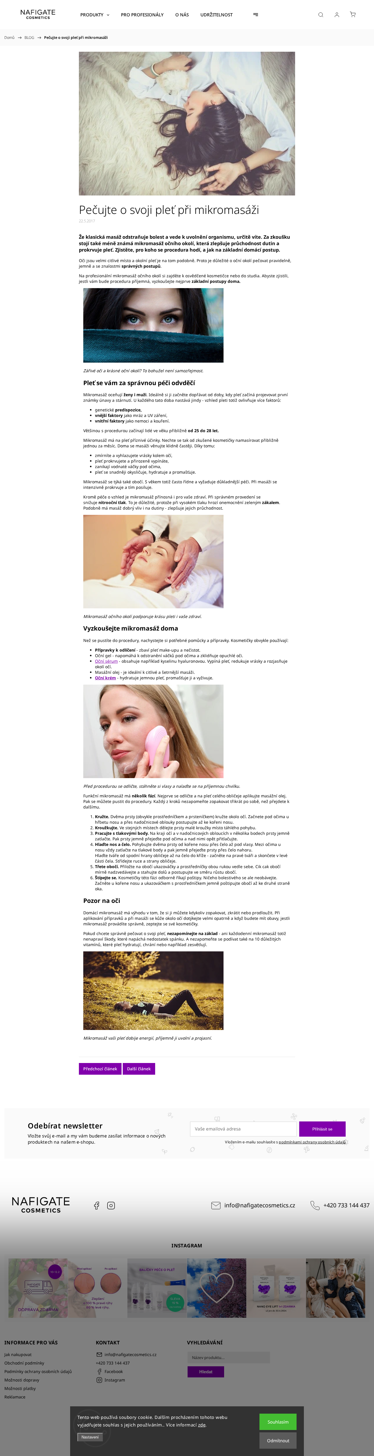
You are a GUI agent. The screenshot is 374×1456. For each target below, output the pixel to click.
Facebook (96, 1205)
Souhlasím (278, 1422)
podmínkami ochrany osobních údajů (312, 1142)
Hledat (205, 1371)
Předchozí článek (100, 1068)
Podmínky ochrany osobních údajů (38, 1371)
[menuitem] (94, 14)
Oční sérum (106, 661)
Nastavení (90, 1437)
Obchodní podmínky (24, 1363)
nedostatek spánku (165, 939)
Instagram (111, 1205)
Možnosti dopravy (21, 1380)
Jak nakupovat (18, 1354)
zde (202, 1425)
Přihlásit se (322, 1129)
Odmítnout (278, 1440)
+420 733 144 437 (346, 1205)
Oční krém (105, 678)
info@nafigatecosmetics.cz (259, 1205)
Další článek (139, 1068)
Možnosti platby (20, 1388)
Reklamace (14, 1397)
